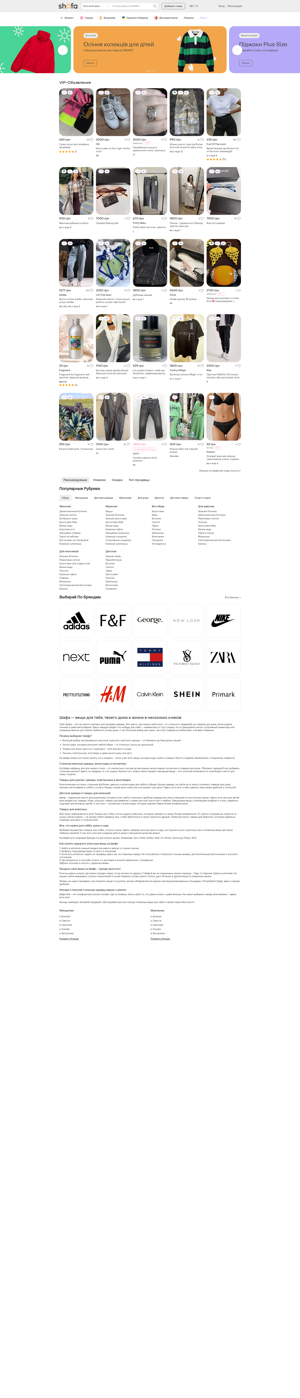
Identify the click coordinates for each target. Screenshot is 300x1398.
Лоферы (64, 578)
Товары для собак (104, 814)
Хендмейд (109, 17)
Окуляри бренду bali (107, 223)
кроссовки (127, 787)
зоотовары (94, 753)
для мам (100, 803)
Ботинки (156, 518)
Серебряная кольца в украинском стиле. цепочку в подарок (149, 149)
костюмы (81, 784)
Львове (65, 929)
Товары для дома (71, 749)
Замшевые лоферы (70, 533)
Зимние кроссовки (116, 518)
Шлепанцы (158, 533)
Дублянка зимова (142, 295)
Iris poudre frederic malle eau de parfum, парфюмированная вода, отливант (149, 372)
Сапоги (156, 522)
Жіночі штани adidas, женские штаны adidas (76, 301)
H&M (142, 838)
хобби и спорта (94, 787)
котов (118, 814)
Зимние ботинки (115, 515)
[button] (63, 50)
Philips (186, 838)
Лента (203, 17)
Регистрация (235, 6)
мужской (114, 740)
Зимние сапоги (68, 515)
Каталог (69, 17)
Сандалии (157, 540)
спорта (109, 830)
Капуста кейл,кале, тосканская (76, 449)
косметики (172, 768)
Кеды (155, 515)
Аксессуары (69, 744)
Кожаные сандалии (116, 536)
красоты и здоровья (93, 749)
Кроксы (202, 543)
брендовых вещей (170, 740)
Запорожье (67, 933)
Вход (221, 6)
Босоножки (112, 585)
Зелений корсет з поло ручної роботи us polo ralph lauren (113, 301)
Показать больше (69, 938)
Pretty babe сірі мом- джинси (149, 227)
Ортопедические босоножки (214, 540)
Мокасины (204, 536)
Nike (157, 838)
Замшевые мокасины (117, 533)
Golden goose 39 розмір (183, 299)
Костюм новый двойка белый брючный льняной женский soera (112, 372)
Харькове (66, 924)
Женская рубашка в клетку (73, 223)
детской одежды (130, 740)
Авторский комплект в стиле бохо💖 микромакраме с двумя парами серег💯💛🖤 (223, 300)
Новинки (189, 17)
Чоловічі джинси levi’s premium (145, 459)
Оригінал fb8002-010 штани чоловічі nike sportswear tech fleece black (223, 376)
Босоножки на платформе (73, 540)
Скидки (89, 17)
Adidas (150, 838)
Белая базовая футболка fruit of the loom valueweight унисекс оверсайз (223, 150)
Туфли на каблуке (68, 536)
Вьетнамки (158, 536)
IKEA (194, 838)
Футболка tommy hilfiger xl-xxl (186, 374)
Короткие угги (67, 529)
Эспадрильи (159, 543)
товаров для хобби (93, 830)
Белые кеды (65, 525)
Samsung (177, 838)
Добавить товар (173, 6)
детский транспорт (149, 800)
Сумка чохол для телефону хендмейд (74, 146)
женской (103, 740)
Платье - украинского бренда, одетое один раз (186, 225)
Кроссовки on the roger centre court (113, 150)
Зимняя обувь (113, 556)
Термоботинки (114, 560)
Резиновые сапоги (208, 518)
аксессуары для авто (120, 753)
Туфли (155, 525)
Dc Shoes (166, 838)
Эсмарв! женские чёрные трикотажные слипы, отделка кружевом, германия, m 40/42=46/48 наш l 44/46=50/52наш (223, 458)
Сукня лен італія (105, 449)
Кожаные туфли (114, 529)
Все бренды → (233, 597)
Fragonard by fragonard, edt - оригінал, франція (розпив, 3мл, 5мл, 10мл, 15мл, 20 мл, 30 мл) (76, 376)
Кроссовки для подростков (74, 563)
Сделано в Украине (137, 17)
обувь (90, 800)
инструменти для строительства (183, 830)
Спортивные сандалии (118, 540)
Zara (136, 838)
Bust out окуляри (216, 223)
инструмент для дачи (150, 787)
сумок (133, 744)
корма (204, 814)
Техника (66, 753)
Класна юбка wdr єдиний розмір (184, 451)
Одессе (65, 920)
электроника (79, 753)
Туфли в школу (206, 533)
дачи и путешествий (86, 819)
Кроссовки (158, 511)
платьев (129, 768)
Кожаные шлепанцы (70, 543)
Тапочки (156, 529)
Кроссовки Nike (68, 522)
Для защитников (168, 17)
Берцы (109, 511)
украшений (147, 744)
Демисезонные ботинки (73, 511)
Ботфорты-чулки (68, 518)
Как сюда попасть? (230, 470)
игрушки (99, 800)
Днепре (65, 916)
